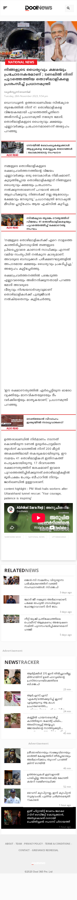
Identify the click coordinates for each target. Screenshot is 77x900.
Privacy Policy (33, 843)
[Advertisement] (38, 344)
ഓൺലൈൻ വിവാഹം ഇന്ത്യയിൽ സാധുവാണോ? (44, 421)
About (9, 843)
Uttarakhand (59, 536)
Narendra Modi (13, 536)
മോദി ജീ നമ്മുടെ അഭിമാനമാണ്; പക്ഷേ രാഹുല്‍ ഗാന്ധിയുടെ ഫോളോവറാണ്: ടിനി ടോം (45, 603)
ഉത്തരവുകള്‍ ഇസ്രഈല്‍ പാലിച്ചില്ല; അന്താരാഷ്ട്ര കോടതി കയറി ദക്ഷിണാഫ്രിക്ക (47, 778)
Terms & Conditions (57, 843)
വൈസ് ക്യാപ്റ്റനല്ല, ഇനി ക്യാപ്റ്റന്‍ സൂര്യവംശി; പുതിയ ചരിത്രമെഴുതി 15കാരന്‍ (49, 797)
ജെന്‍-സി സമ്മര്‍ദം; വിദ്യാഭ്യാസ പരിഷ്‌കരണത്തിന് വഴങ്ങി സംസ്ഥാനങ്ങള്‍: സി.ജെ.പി (44, 584)
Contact (24, 850)
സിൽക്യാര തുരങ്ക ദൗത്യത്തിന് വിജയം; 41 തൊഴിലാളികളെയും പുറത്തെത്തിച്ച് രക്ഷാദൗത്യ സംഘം (48, 224)
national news (36, 536)
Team (19, 843)
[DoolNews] (38, 8)
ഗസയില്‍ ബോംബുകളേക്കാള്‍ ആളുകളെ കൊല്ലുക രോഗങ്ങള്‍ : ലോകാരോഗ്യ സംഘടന (49, 149)
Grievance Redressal (45, 850)
